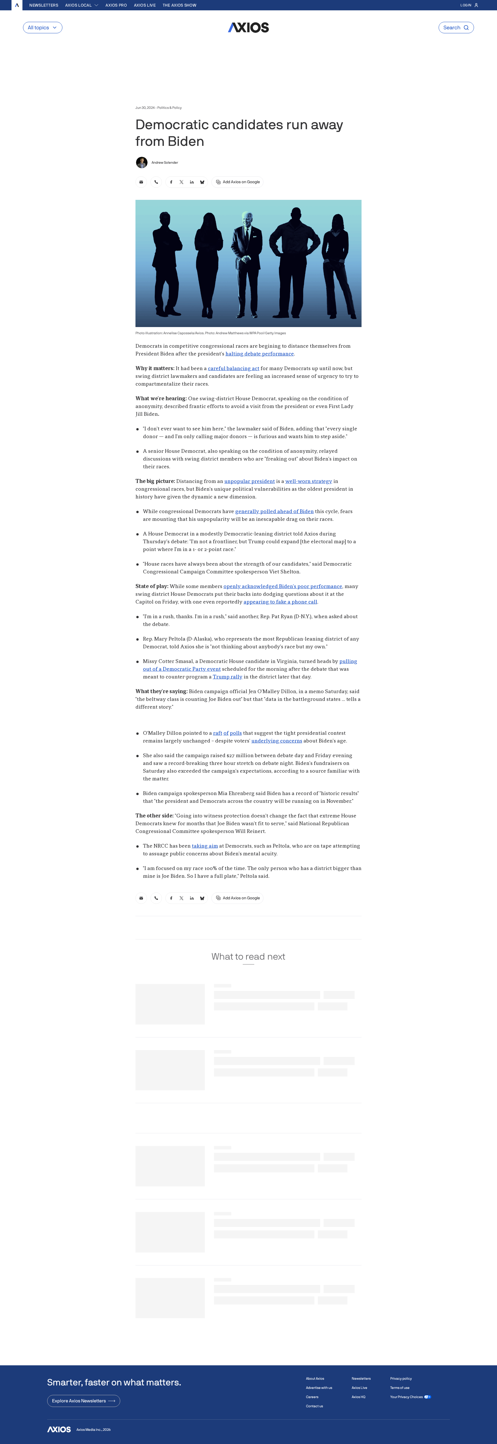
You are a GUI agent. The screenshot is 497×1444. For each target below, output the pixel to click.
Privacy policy (401, 1378)
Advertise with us (319, 1387)
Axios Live (145, 5)
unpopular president (249, 481)
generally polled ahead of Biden (274, 511)
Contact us (314, 1406)
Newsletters (43, 5)
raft (217, 733)
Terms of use (400, 1387)
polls (236, 733)
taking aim (205, 846)
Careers (312, 1397)
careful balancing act (233, 368)
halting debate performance (259, 354)
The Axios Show (179, 5)
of (226, 733)
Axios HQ (358, 1397)
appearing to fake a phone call (280, 602)
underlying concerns (276, 741)
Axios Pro (116, 5)
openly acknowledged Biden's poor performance (282, 586)
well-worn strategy (308, 481)
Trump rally (227, 677)
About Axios (315, 1378)
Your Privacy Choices (406, 1397)
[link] (141, 182)
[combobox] (82, 5)
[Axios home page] (17, 5)
